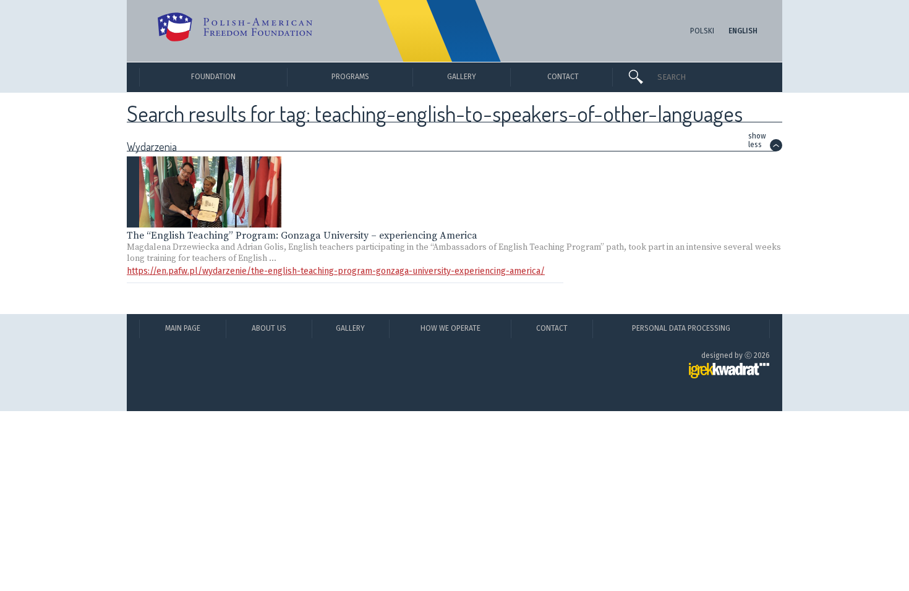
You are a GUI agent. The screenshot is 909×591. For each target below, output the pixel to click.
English (743, 31)
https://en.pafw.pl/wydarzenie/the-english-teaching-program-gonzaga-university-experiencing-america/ (336, 271)
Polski (702, 31)
